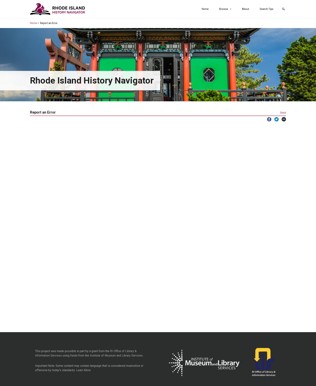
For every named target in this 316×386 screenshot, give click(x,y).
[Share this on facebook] (267, 119)
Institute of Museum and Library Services (116, 355)
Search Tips (266, 9)
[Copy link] (282, 119)
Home (205, 9)
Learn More (83, 370)
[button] (283, 9)
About (245, 9)
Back (283, 112)
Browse (223, 9)
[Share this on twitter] (275, 119)
